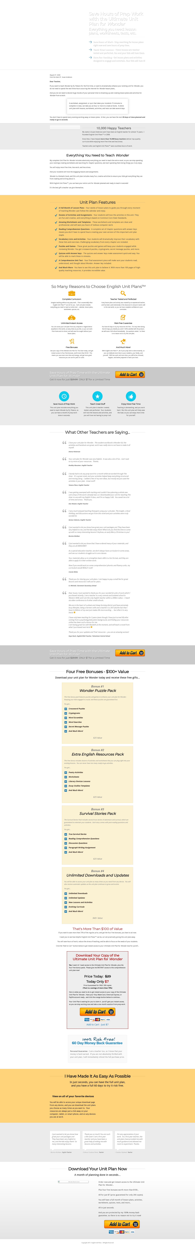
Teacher (101, 1152)
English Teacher (67, 1152)
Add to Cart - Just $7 (97, 1024)
